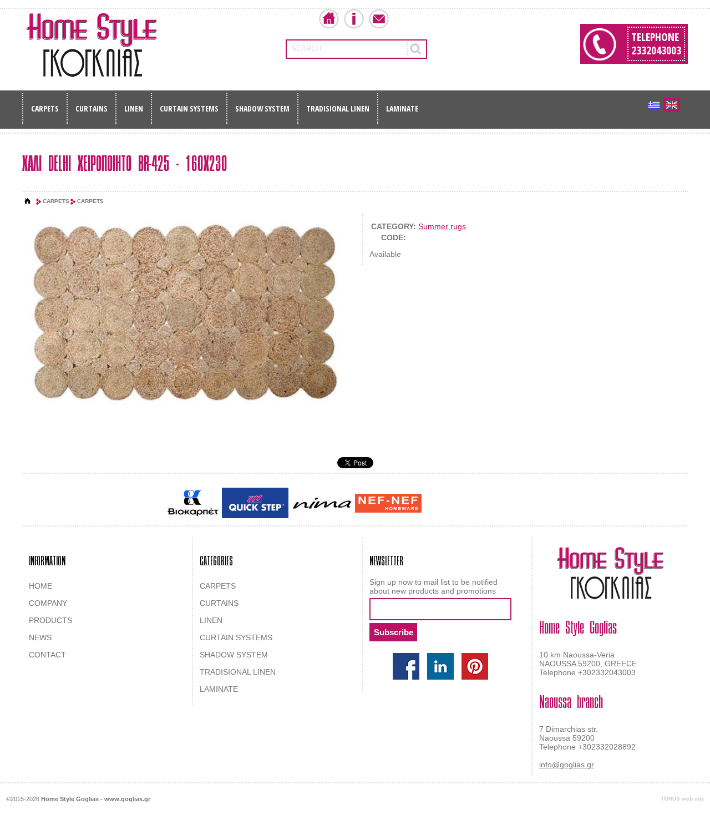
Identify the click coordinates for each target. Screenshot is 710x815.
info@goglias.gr (566, 764)
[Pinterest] (475, 666)
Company (354, 19)
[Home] (27, 201)
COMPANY (48, 603)
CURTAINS (91, 108)
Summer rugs (442, 226)
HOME (40, 585)
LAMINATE (402, 108)
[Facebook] (406, 666)
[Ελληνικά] (654, 105)
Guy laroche (443, 503)
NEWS (40, 637)
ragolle (534, 503)
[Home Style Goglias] (91, 45)
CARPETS (45, 108)
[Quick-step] (255, 503)
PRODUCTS (50, 620)
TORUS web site (682, 799)
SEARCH (306, 48)
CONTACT (47, 654)
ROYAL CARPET (493, 503)
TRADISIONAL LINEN (337, 108)
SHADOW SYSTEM (262, 108)
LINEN (133, 108)
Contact (379, 19)
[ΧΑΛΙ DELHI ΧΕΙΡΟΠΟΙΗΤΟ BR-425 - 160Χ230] (185, 314)
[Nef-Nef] (388, 503)
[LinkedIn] (440, 666)
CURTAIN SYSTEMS (189, 108)
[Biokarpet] (193, 503)
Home (329, 19)
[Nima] (321, 503)
